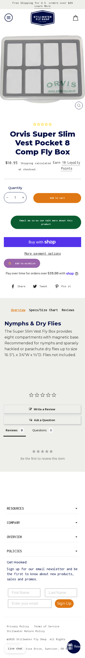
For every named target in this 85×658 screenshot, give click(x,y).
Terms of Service (46, 626)
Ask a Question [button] (44, 420)
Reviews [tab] (68, 310)
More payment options (42, 253)
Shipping (27, 163)
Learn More (43, 6)
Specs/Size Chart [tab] (43, 310)
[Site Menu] (9, 18)
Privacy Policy (18, 626)
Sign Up (64, 603)
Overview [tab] (18, 310)
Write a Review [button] (44, 409)
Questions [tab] (39, 430)
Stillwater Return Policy (26, 631)
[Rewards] (73, 646)
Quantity (15, 188)
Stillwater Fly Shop (42, 18)
